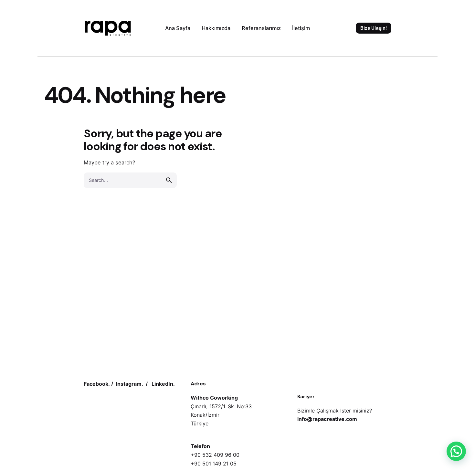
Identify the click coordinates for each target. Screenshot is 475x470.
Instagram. (129, 384)
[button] (456, 451)
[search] (169, 180)
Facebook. (97, 384)
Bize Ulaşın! (373, 28)
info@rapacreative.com (327, 419)
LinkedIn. (163, 384)
